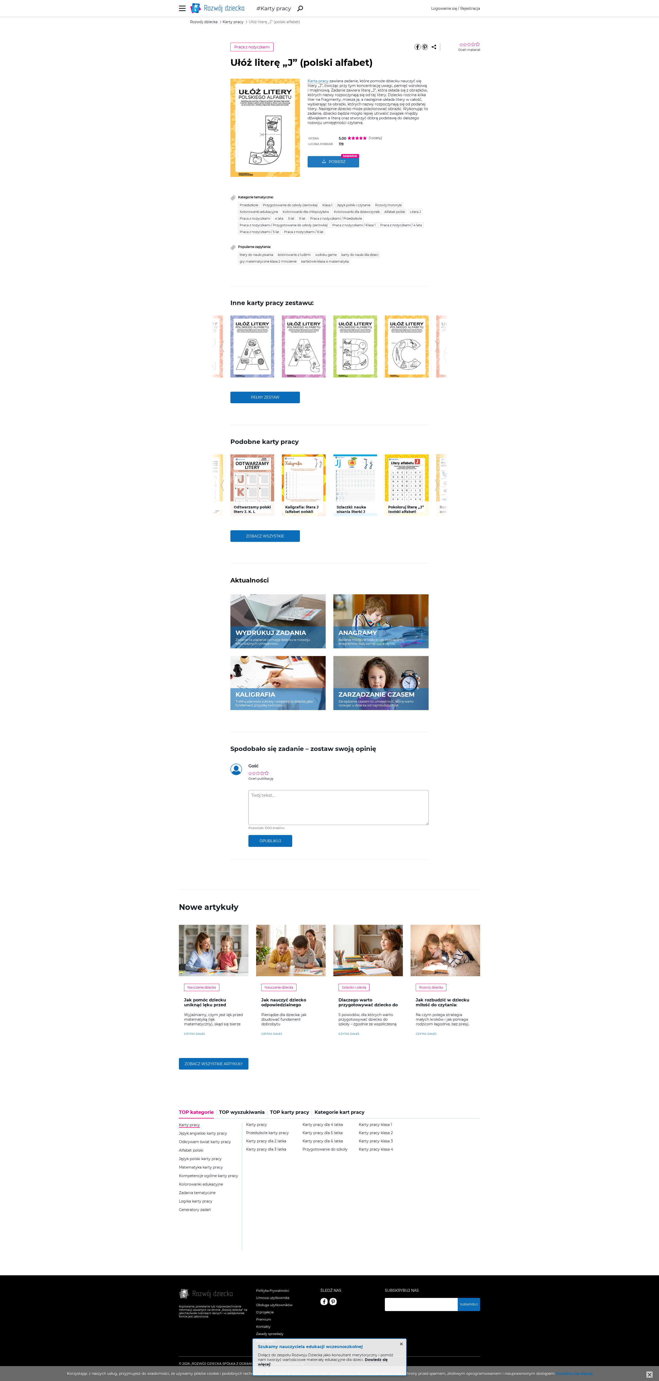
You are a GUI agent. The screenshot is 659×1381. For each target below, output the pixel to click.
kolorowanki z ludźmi (294, 255)
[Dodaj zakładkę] (434, 47)
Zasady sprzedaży (269, 1334)
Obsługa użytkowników (274, 1305)
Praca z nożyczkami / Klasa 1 (354, 225)
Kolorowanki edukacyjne (259, 212)
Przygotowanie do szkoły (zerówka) (290, 205)
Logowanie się (444, 8)
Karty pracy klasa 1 (375, 1125)
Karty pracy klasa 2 (376, 1133)
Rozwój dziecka (431, 987)
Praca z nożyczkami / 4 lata (401, 225)
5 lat (291, 218)
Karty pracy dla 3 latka (266, 1149)
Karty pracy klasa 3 (376, 1141)
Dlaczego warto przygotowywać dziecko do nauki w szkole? (368, 1005)
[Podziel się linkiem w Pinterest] (425, 47)
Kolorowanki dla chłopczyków (306, 212)
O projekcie (265, 1312)
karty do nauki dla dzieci (359, 255)
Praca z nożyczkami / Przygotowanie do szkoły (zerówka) (284, 225)
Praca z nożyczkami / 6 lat (304, 232)
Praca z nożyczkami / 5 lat (259, 232)
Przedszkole (249, 205)
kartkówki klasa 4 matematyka (325, 261)
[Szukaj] (300, 8)
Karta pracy (318, 81)
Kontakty (263, 1327)
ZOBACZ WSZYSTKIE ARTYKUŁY (214, 1064)
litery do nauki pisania (256, 255)
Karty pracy (276, 8)
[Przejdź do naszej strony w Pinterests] (333, 1301)
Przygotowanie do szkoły (325, 1149)
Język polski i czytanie (353, 205)
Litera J (415, 212)
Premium (263, 1319)
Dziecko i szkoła (354, 987)
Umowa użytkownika (272, 1298)
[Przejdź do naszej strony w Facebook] (324, 1301)
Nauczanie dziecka (201, 987)
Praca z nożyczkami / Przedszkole (336, 218)
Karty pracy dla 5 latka (322, 1133)
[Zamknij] (649, 1374)
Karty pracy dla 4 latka (322, 1125)
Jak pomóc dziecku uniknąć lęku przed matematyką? (205, 1005)
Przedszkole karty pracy (267, 1133)
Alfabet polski (394, 212)
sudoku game (326, 255)
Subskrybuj (469, 1304)
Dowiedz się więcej (574, 1373)
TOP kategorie (196, 1112)
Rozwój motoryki (388, 205)
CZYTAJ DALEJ (194, 1034)
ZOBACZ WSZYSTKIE (265, 536)
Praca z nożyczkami (252, 47)
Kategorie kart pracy (340, 1112)
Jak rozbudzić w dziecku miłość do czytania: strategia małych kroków (443, 1005)
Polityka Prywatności (272, 1291)
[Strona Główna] (218, 8)
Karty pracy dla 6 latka (322, 1141)
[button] (222, 346)
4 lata (279, 218)
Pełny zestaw (265, 397)
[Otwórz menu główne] (182, 8)
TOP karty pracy (289, 1112)
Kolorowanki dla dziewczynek (357, 212)
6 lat (302, 218)
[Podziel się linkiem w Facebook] (417, 47)
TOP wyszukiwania (242, 1112)
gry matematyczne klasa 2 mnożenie (268, 261)
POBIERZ (337, 161)
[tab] (197, 1114)
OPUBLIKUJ (270, 841)
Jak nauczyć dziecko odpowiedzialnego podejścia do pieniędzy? (287, 1005)
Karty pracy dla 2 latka (266, 1141)
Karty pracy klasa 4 (376, 1149)
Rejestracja (470, 8)
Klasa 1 (327, 205)
